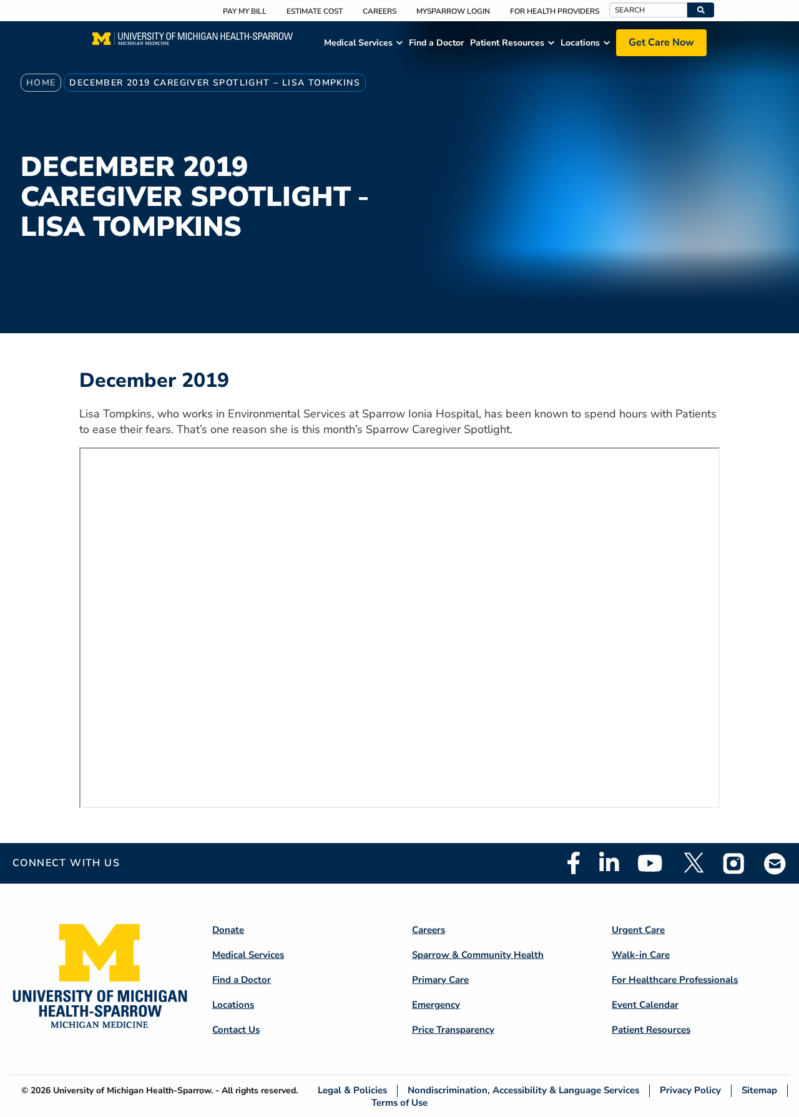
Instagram (734, 863)
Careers (379, 11)
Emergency (436, 1004)
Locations (233, 1004)
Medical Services (248, 955)
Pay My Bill (245, 11)
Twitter (693, 863)
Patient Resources (651, 1029)
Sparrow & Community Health (478, 955)
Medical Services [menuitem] (358, 43)
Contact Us (236, 1029)
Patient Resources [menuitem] (507, 43)
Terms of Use (399, 1102)
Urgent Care (638, 930)
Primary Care (440, 979)
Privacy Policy (690, 1090)
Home (41, 83)
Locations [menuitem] (580, 43)
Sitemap (759, 1090)
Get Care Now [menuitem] (661, 42)
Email (775, 863)
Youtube (650, 863)
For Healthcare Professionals (675, 979)
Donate (228, 930)
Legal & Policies (352, 1090)
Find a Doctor (241, 979)
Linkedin (609, 863)
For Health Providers (554, 11)
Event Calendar (645, 1004)
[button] (700, 9)
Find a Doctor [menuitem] (436, 43)
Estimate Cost (315, 11)
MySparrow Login (453, 11)
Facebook (574, 863)
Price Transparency (453, 1029)
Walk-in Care (641, 955)
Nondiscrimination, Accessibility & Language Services (523, 1090)
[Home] (192, 42)
